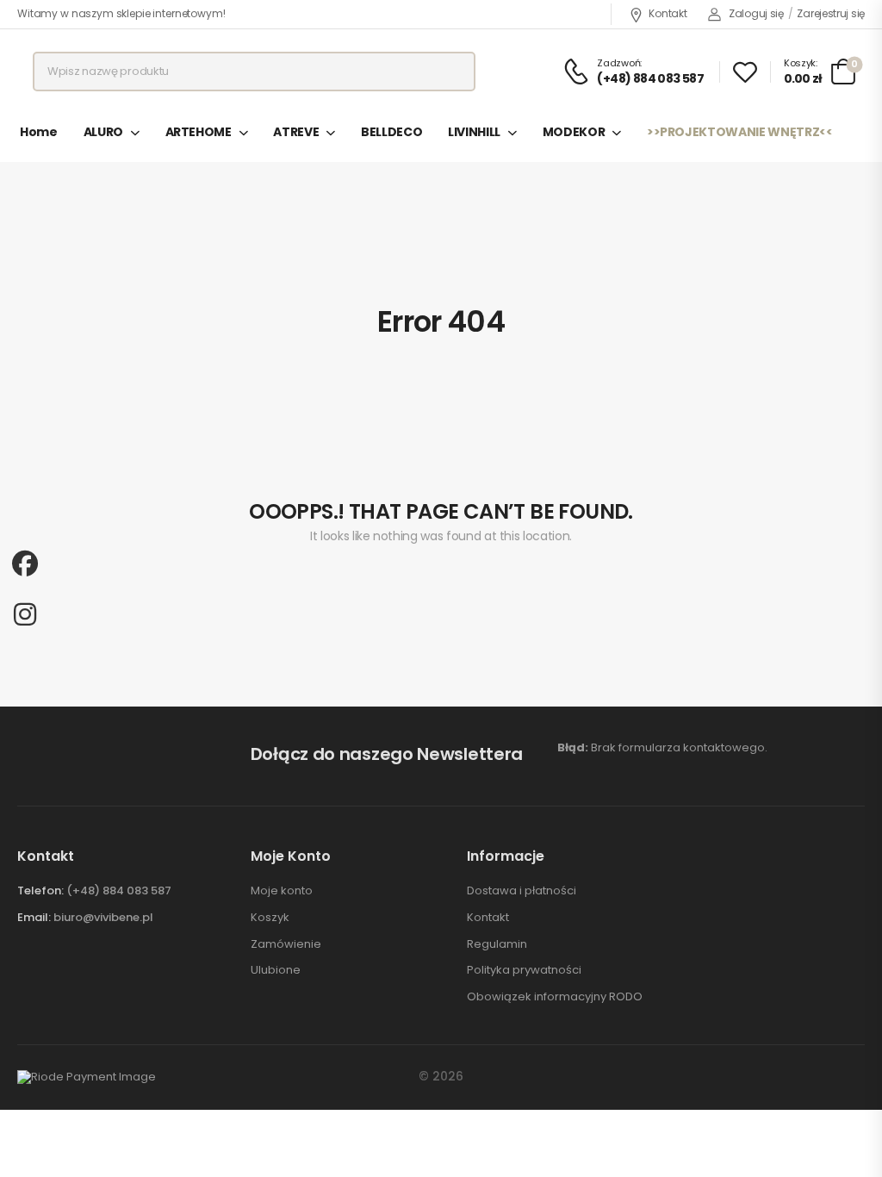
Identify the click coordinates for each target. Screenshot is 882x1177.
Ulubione (276, 970)
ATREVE (296, 131)
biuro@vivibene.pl (103, 917)
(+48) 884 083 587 (118, 890)
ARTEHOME (198, 131)
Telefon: (40, 890)
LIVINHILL (474, 131)
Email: (34, 917)
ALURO (103, 131)
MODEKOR (574, 131)
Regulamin (497, 944)
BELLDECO (391, 131)
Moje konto (282, 891)
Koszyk (270, 918)
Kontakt (667, 13)
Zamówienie (286, 944)
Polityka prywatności (524, 970)
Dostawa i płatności (521, 891)
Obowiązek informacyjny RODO (555, 997)
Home (39, 131)
